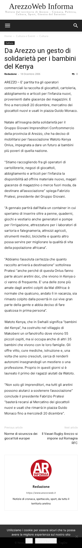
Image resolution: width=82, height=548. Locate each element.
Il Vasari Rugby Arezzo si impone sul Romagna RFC (60, 438)
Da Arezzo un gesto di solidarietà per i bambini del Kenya (40, 58)
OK (29, 541)
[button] (76, 26)
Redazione (10, 74)
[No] (76, 536)
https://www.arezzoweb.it (41, 492)
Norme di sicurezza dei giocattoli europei (20, 436)
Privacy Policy (46, 541)
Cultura (43, 36)
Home (8, 36)
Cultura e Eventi (25, 36)
